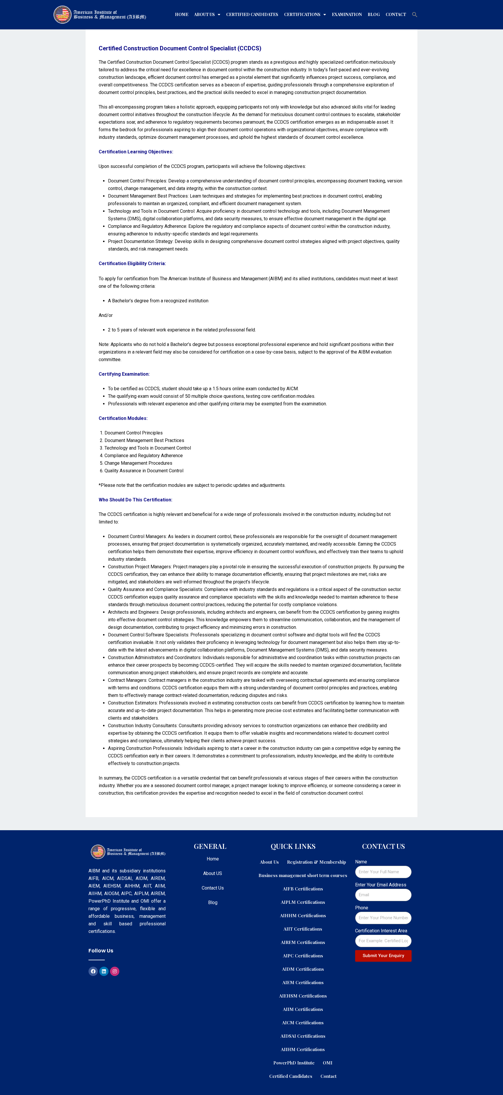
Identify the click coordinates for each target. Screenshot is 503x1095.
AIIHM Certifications (303, 1049)
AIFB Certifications (303, 888)
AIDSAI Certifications (303, 1036)
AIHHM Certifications (303, 915)
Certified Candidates (252, 14)
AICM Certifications (303, 1022)
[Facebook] (93, 971)
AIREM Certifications (303, 942)
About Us (204, 14)
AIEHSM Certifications (303, 996)
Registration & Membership (316, 862)
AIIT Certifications (303, 929)
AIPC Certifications (303, 955)
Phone (361, 908)
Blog (374, 14)
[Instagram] (114, 971)
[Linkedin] (104, 971)
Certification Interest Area (381, 930)
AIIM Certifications (303, 1009)
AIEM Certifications (303, 982)
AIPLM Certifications (303, 902)
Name (361, 862)
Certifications (302, 14)
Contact (396, 14)
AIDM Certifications (303, 969)
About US (212, 873)
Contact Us (213, 888)
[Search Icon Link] (415, 14)
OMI (327, 1062)
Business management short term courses (302, 875)
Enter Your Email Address (380, 885)
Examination (347, 14)
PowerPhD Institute (294, 1062)
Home (181, 14)
